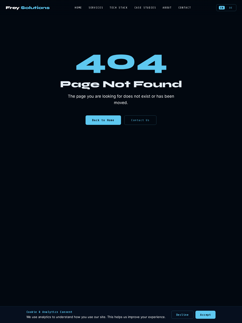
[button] (222, 7)
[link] (28, 7)
